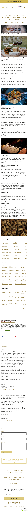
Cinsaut (17, 270)
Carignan (4, 270)
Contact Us (14, 477)
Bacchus (17, 292)
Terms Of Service (10, 475)
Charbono (11, 270)
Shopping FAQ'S (18, 472)
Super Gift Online (10, 506)
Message (3, 442)
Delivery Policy (9, 472)
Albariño (4, 292)
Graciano (17, 273)
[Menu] (24, 7)
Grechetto (11, 300)
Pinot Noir (4, 246)
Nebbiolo (23, 276)
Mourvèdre (17, 276)
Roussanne (24, 304)
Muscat (23, 300)
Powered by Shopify (20, 506)
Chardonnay (5, 249)
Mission (10, 276)
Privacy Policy (18, 475)
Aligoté (10, 292)
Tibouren (23, 283)
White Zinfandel (6, 255)
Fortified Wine (16, 258)
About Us (8, 470)
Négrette (4, 280)
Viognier (23, 311)
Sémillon (4, 308)
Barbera (11, 266)
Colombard (5, 296)
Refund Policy (7, 477)
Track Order (22, 477)
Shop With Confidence (17, 470)
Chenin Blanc (16, 249)
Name (2, 431)
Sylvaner (17, 308)
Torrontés (4, 311)
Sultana (10, 308)
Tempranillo (18, 283)
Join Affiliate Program (14, 479)
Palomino (4, 304)
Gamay (10, 273)
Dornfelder (5, 273)
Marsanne (17, 300)
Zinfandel (15, 246)
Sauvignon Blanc (17, 252)
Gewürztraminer (6, 300)
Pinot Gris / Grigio (6, 252)
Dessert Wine (5, 258)
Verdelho (17, 311)
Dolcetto (23, 270)
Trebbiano (11, 311)
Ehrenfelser (11, 296)
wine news (7, 329)
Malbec (4, 276)
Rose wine (15, 255)
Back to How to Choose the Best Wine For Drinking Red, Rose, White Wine (14, 461)
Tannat (10, 283)
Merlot (15, 242)
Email (2, 436)
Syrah (26, 242)
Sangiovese (5, 283)
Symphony (23, 308)
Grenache (23, 273)
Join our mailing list (14, 483)
